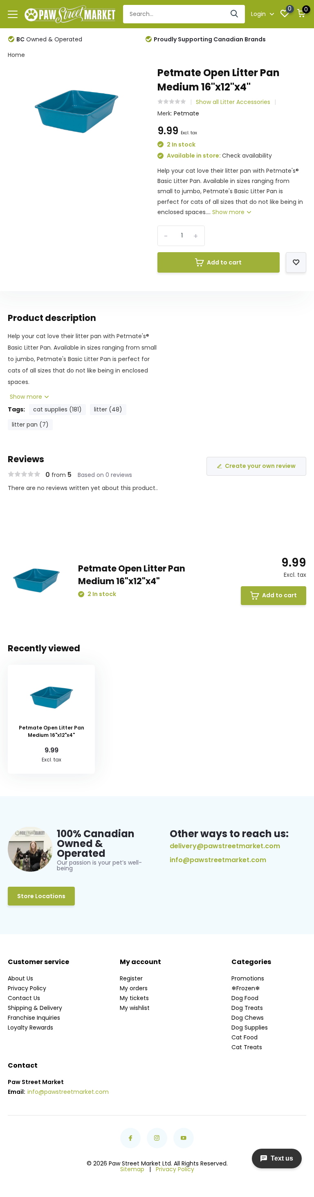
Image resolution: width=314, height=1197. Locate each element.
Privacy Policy (27, 988)
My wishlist (135, 1008)
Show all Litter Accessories (233, 102)
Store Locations (41, 896)
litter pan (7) (30, 424)
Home (16, 55)
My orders (134, 988)
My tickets (134, 998)
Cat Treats (246, 1047)
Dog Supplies (249, 1027)
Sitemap (132, 1169)
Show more (229, 212)
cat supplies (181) (57, 409)
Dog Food (244, 998)
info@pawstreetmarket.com (218, 860)
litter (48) (108, 409)
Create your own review (260, 466)
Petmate (186, 113)
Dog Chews (247, 1018)
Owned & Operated (49, 39)
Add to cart (224, 262)
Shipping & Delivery (35, 1008)
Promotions (247, 978)
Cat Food (244, 1037)
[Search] (234, 14)
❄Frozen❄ (245, 988)
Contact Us (24, 998)
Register (131, 978)
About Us (20, 978)
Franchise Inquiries (34, 1018)
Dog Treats (247, 1008)
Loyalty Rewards (30, 1027)
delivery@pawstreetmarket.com (225, 846)
